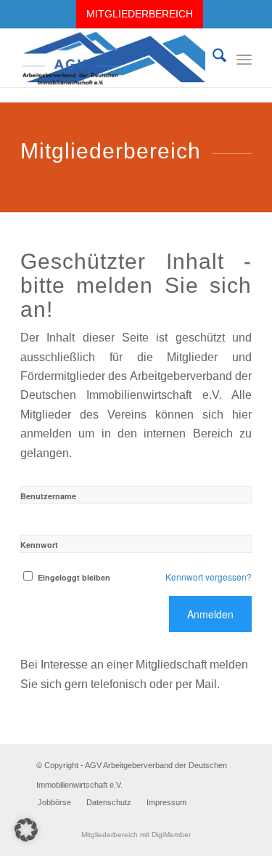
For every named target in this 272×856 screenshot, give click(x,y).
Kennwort (39, 544)
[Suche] (212, 58)
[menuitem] (140, 14)
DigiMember (171, 835)
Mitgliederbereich (139, 14)
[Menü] (244, 58)
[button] (26, 830)
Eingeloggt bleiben (74, 577)
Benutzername (48, 495)
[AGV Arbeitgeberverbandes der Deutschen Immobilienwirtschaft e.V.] (112, 58)
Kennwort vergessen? (208, 576)
